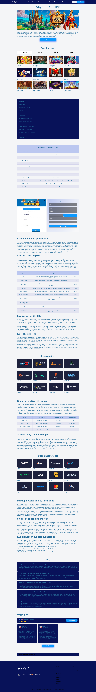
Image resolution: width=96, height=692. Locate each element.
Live (39, 52)
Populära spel (22, 104)
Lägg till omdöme (72, 620)
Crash (55, 52)
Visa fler (48, 645)
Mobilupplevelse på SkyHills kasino (27, 126)
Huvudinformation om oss (24, 107)
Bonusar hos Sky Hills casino (25, 118)
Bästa (23, 52)
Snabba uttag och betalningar (25, 121)
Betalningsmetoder (23, 123)
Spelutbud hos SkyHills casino (25, 112)
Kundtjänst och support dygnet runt (26, 132)
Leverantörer (22, 115)
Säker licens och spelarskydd (25, 129)
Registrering (21, 110)
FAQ (20, 134)
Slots (71, 52)
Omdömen (21, 137)
